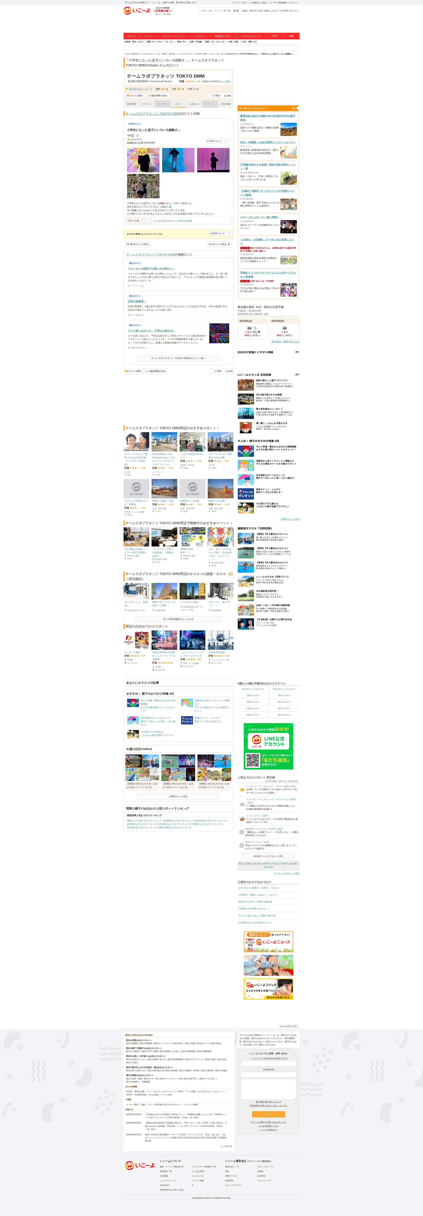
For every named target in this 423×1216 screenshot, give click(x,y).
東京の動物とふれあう (170, 1051)
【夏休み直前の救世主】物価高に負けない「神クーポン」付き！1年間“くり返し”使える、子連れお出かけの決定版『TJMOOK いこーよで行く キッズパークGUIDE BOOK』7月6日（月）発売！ (186, 1126)
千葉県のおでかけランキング (206, 824)
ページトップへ (290, 1026)
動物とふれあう (272, 11)
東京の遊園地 (132, 1043)
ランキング (200, 36)
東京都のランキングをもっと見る (268, 856)
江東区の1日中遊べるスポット (254, 908)
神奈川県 (268, 867)
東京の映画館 (172, 1070)
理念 (227, 1171)
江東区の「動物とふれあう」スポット (258, 894)
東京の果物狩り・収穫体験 (138, 1082)
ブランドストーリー (266, 1167)
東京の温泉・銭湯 (134, 1078)
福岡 (255, 42)
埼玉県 (275, 863)
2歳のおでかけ (253, 695)
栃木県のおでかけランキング (211, 820)
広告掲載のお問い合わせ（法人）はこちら (268, 1105)
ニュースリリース (168, 1180)
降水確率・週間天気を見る (286, 341)
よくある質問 (198, 1171)
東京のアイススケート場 (171, 1078)
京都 (218, 42)
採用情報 (229, 1180)
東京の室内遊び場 (156, 1070)
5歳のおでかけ (284, 702)
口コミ (178, 104)
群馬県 (266, 863)
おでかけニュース (251, 36)
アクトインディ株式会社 (259, 1161)
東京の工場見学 (133, 1051)
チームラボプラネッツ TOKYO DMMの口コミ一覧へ (178, 358)
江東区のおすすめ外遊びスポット (255, 922)
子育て (274, 36)
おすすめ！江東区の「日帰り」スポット (259, 887)
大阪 (212, 42)
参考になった (216, 141)
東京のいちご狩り (207, 1078)
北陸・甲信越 (196, 42)
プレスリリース (264, 1180)
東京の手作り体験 (150, 1051)
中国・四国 (233, 42)
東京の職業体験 (204, 1051)
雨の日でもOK (256, 11)
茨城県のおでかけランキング (179, 820)
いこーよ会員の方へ (268, 1130)
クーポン (163, 104)
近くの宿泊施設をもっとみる (178, 619)
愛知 (184, 42)
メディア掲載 (198, 1180)
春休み (245, 11)
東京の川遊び (132, 1062)
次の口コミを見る (218, 244)
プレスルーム (198, 1176)
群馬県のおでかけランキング (142, 824)
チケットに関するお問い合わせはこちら (268, 1122)
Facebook (164, 1185)
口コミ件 (224, 81)
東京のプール (203, 1043)
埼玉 (171, 42)
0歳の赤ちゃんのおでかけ (253, 689)
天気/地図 (226, 104)
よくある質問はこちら (268, 1126)
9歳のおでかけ (284, 715)
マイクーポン (241, 2)
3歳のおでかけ (284, 695)
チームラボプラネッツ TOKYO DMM (152, 113)
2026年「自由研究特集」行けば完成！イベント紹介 (149, 1095)
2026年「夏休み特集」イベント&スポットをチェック (150, 1091)
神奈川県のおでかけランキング (175, 827)
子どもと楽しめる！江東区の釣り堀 (256, 915)
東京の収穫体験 (188, 1051)
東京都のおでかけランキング (142, 827)
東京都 (293, 863)
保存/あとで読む (259, 2)
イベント (148, 36)
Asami (133, 139)
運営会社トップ (232, 1167)
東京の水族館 (221, 1070)
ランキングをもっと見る (287, 873)
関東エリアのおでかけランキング (144, 820)
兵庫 (223, 42)
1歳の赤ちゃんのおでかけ (284, 689)
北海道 (140, 42)
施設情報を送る (159, 95)
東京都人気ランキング (140, 89)
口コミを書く (137, 95)
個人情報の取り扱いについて (268, 1102)
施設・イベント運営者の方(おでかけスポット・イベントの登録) (169, 1104)
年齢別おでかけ (223, 36)
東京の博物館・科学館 (189, 1070)
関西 (207, 42)
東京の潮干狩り (190, 1078)
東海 (179, 42)
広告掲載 (164, 1176)
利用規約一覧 (166, 1171)
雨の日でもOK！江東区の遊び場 (255, 901)
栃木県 (257, 863)
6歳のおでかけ (253, 708)
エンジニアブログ (233, 1185)
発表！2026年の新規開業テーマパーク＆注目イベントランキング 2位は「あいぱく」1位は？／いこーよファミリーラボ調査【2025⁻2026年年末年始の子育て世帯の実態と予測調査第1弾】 (185, 1137)
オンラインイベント (173, 36)
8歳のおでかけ (253, 715)
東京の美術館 (207, 1070)
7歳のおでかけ (284, 708)
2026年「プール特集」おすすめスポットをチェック (200, 1091)
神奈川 (160, 42)
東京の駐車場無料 (176, 1059)
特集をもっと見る (290, 519)
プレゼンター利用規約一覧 (204, 1167)
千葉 (166, 42)
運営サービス (231, 1176)
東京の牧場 (190, 1043)
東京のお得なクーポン (136, 1059)
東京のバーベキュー (163, 1043)
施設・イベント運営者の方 (172, 1167)
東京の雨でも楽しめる (136, 1070)
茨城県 (248, 863)
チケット (147, 104)
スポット (131, 36)
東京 (154, 42)
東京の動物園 (146, 1043)
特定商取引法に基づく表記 (172, 1190)
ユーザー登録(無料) (278, 2)
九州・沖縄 (247, 42)
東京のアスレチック (194, 1059)
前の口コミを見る (139, 244)
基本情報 (131, 104)
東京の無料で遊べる (157, 1059)
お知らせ (194, 104)
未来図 (260, 1171)
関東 (149, 42)
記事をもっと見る (178, 796)
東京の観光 (216, 1043)
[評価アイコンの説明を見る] (137, 136)
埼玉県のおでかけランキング (174, 824)
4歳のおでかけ (253, 702)
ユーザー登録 (132, 1104)
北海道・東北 (130, 42)
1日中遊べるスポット (290, 11)
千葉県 (284, 863)
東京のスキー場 (151, 1078)
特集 (291, 36)
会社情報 (261, 1176)
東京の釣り (179, 1043)
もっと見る (225, 1146)
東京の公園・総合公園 (215, 1059)
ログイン (294, 2)
